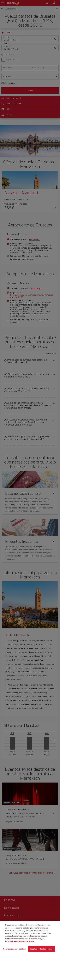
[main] (30, 937)
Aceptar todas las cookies (41, 949)
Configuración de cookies (14, 949)
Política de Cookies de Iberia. (21, 941)
